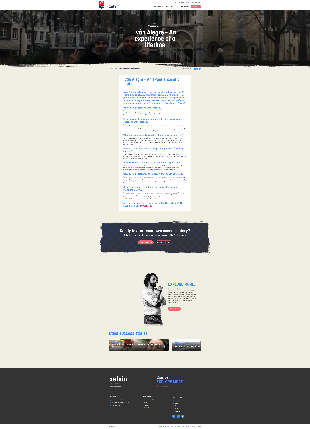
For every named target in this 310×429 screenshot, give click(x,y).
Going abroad (157, 6)
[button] (193, 334)
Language (194, 2)
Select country (170, 6)
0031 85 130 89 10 (115, 384)
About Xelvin (184, 6)
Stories (111, 68)
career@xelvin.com (115, 386)
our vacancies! (145, 206)
